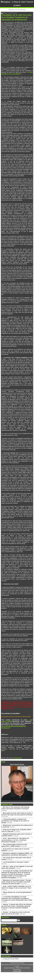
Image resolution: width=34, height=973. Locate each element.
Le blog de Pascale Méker (11, 959)
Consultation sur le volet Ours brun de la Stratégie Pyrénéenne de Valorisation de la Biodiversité (16, 17)
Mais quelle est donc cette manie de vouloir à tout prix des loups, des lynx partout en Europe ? (17, 814)
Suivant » (23, 9)
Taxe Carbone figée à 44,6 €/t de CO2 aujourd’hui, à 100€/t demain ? (14, 845)
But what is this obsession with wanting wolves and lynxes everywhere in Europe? (15, 808)
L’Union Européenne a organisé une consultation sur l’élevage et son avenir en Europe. (15, 820)
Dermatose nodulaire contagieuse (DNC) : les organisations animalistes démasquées (17, 854)
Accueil (18, 9)
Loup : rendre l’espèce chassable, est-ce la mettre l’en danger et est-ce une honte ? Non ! (16, 887)
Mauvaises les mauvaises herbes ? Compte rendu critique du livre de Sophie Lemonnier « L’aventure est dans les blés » (16, 881)
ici (4, 750)
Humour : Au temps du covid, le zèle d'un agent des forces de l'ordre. (15, 913)
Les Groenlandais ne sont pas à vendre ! (16, 862)
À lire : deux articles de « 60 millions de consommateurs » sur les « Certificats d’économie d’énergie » (15, 840)
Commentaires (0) (16, 758)
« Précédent (11, 9)
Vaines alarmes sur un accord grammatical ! (17, 892)
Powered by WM (17, 971)
